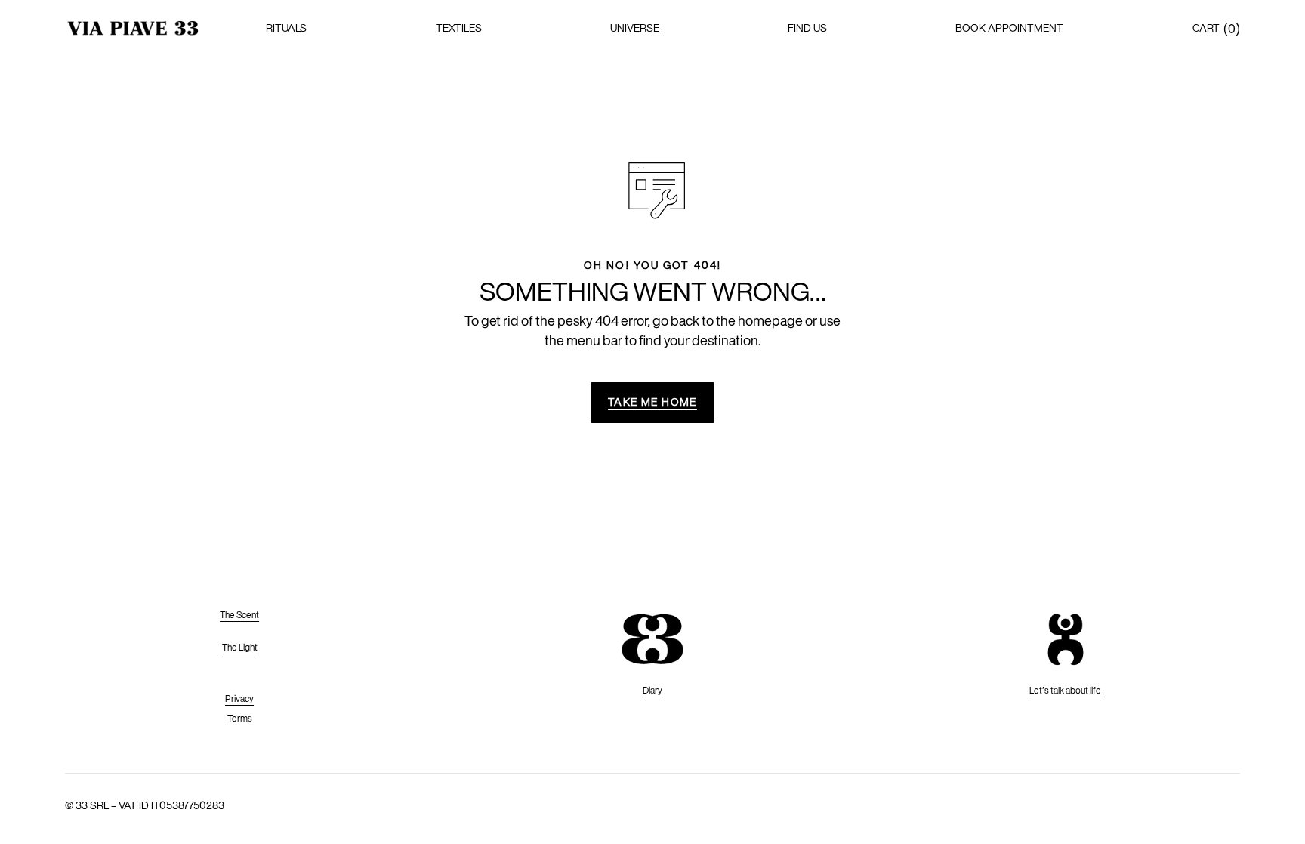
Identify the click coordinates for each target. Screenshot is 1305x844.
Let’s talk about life (1065, 690)
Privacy (239, 698)
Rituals (286, 28)
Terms (239, 718)
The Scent (239, 615)
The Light (240, 647)
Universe (634, 28)
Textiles (459, 28)
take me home (652, 402)
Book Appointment (1009, 28)
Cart (1206, 28)
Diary (652, 690)
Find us (807, 28)
